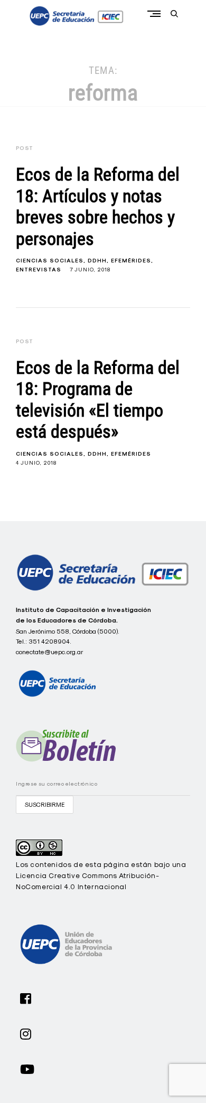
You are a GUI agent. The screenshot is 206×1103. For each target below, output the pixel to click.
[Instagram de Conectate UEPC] (26, 1033)
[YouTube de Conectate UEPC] (27, 1068)
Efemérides (131, 260)
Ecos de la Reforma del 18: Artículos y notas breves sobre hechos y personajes (98, 206)
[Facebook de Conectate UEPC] (26, 997)
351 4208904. (50, 641)
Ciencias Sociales (49, 260)
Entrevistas (38, 269)
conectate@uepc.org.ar (49, 652)
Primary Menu (156, 13)
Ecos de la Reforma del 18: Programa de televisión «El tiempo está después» (98, 399)
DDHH (97, 260)
